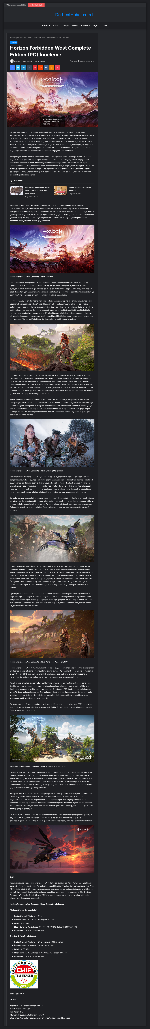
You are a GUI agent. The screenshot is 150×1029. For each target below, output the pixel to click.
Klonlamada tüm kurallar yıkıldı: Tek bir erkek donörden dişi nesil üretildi (37, 191)
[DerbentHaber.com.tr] (75, 15)
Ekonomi (65, 26)
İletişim (105, 26)
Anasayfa (46, 26)
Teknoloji (85, 26)
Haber (55, 26)
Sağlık (75, 26)
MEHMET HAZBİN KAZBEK (23, 61)
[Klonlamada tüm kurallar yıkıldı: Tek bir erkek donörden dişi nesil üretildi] (16, 190)
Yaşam (95, 26)
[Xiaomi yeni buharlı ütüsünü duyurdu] (60, 190)
